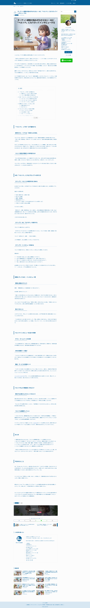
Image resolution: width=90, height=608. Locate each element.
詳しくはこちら (68, 52)
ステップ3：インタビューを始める (27, 101)
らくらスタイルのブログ (20, 376)
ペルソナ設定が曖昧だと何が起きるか (28, 95)
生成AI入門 (16, 15)
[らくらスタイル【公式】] (15, 3)
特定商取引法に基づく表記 (50, 604)
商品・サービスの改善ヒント (26, 113)
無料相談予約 (57, 604)
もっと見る (36, 117)
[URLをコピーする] (52, 521)
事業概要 (28, 604)
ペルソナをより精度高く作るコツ (26, 115)
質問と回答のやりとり (25, 105)
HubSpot (35, 422)
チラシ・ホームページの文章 (26, 110)
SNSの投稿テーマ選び (25, 112)
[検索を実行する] (75, 12)
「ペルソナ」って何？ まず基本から (27, 92)
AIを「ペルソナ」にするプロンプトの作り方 (28, 97)
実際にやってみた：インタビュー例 (26, 103)
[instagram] (74, 0)
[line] (75, 0)
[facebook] (71, 0)
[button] (19, 521)
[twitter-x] (73, 0)
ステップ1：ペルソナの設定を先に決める (29, 98)
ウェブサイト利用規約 (41, 604)
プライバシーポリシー (34, 604)
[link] (27, 560)
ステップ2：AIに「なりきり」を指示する (29, 100)
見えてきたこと (24, 107)
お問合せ (62, 604)
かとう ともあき (19, 542)
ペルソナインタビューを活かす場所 (26, 109)
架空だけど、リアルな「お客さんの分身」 (29, 93)
